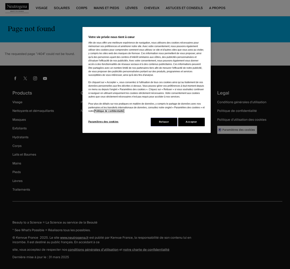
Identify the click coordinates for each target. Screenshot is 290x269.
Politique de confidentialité (109, 111)
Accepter (191, 122)
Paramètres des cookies (103, 121)
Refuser (164, 122)
